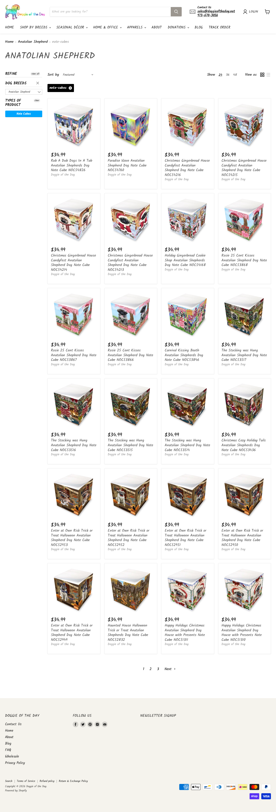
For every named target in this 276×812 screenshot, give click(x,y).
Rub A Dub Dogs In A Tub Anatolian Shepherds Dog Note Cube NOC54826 (71, 165)
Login (253, 11)
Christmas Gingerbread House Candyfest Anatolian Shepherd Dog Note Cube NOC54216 (187, 168)
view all (35, 74)
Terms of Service (26, 781)
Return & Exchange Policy (73, 781)
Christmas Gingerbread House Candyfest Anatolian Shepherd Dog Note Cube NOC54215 (244, 168)
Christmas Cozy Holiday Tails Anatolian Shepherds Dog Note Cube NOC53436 (243, 445)
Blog (199, 27)
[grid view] (262, 75)
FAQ (8, 750)
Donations (177, 27)
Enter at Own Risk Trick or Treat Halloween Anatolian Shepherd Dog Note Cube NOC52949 (72, 633)
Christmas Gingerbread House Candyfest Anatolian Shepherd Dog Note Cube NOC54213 (130, 263)
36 (228, 74)
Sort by (53, 75)
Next (168, 669)
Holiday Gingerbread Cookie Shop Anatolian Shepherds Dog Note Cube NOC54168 (185, 260)
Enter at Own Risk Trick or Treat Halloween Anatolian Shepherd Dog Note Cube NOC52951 (185, 538)
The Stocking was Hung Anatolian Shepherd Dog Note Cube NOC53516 (73, 445)
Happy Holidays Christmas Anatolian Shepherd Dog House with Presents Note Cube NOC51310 (241, 633)
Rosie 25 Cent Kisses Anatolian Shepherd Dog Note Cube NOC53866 (130, 355)
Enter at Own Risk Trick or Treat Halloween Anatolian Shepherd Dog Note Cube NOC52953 (72, 538)
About (157, 27)
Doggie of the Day (63, 174)
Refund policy (47, 781)
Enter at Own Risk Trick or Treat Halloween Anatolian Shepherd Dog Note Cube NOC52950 (242, 538)
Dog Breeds (15, 83)
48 (235, 74)
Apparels (135, 27)
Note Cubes (24, 114)
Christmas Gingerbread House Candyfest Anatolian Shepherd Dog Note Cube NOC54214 (73, 263)
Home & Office (106, 27)
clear (38, 83)
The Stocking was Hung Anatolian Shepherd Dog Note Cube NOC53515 (130, 445)
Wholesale (12, 756)
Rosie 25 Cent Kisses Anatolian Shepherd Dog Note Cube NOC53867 (73, 355)
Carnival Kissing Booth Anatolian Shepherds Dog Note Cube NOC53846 (184, 355)
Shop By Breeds (34, 27)
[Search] (176, 11)
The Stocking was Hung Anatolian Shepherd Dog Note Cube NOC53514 (187, 445)
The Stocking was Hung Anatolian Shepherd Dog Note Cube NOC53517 (244, 355)
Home (9, 27)
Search (8, 781)
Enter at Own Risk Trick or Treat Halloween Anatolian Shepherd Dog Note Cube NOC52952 (128, 538)
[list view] (268, 75)
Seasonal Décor (70, 27)
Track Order (219, 27)
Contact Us (13, 724)
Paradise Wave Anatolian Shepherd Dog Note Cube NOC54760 (127, 165)
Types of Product (13, 103)
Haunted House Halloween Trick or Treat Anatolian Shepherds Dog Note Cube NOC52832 (128, 633)
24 (220, 74)
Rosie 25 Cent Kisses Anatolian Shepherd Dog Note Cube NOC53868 (244, 260)
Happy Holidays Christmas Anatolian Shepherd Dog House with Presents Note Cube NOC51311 (185, 633)
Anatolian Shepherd (33, 42)
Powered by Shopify (16, 791)
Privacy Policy (15, 763)
